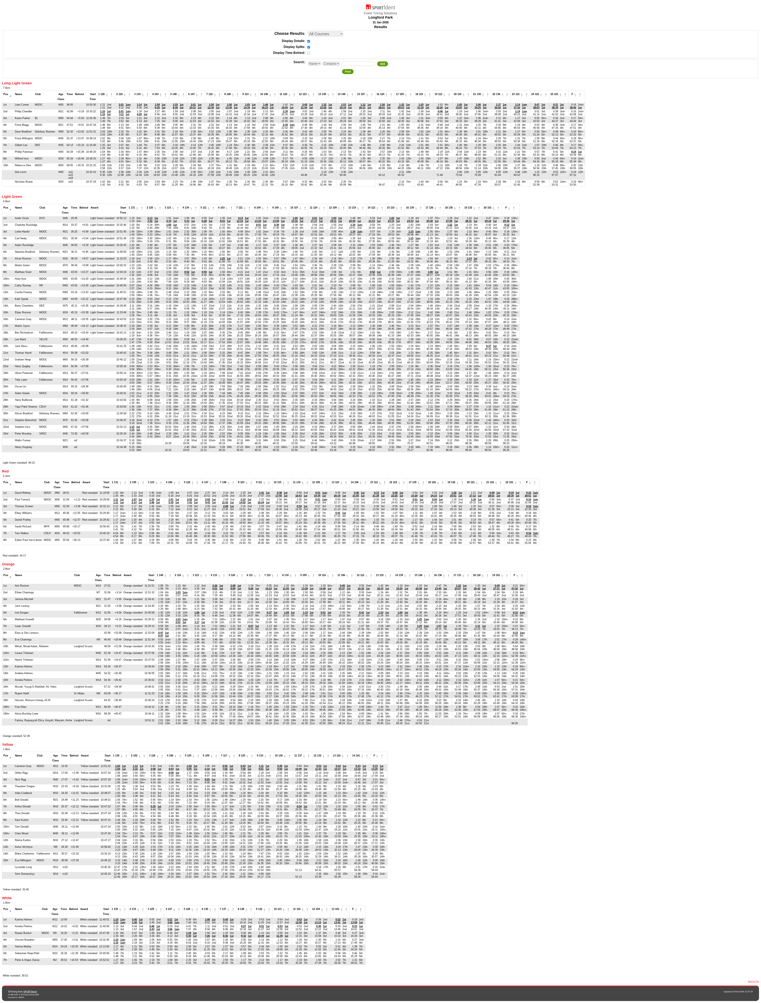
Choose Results (289, 33)
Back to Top (753, 981)
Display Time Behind (288, 52)
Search (299, 62)
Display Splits (294, 47)
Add (382, 63)
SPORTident (30, 991)
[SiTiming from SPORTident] (380, 8)
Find (348, 71)
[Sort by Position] (10, 95)
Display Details (293, 41)
